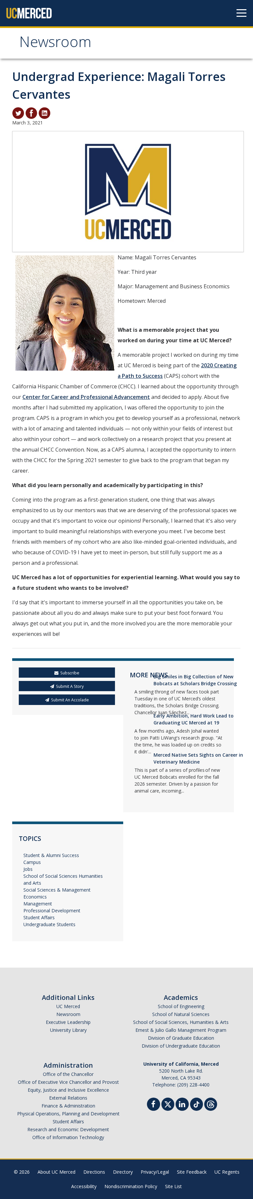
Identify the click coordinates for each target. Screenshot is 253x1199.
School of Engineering (181, 1006)
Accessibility (84, 1186)
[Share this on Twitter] (18, 112)
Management (37, 903)
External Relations (68, 1098)
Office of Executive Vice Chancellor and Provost (68, 1082)
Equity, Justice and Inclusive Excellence (68, 1090)
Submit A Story (70, 686)
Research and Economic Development (68, 1129)
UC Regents (226, 1172)
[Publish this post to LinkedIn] (44, 112)
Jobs (28, 869)
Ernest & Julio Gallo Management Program (180, 1030)
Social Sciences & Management (57, 890)
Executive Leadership (68, 1022)
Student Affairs (39, 917)
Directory (123, 1172)
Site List (173, 1186)
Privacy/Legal (155, 1172)
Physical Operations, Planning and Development (68, 1113)
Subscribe (69, 673)
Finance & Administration (68, 1106)
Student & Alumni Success (51, 855)
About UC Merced (56, 1172)
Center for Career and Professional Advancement (86, 397)
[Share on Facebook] (31, 112)
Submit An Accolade (70, 700)
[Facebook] (153, 1105)
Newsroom (55, 44)
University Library (68, 1030)
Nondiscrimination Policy (130, 1186)
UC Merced (68, 1006)
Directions (94, 1172)
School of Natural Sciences (181, 1014)
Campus (32, 862)
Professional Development (51, 910)
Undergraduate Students (49, 924)
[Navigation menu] (241, 13)
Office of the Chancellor (68, 1074)
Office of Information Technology (68, 1137)
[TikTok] (196, 1103)
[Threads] (210, 1103)
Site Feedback (192, 1172)
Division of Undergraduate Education (181, 1046)
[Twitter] (168, 1103)
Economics (35, 897)
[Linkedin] (182, 1105)
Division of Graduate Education (181, 1038)
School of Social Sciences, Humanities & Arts (181, 1022)
